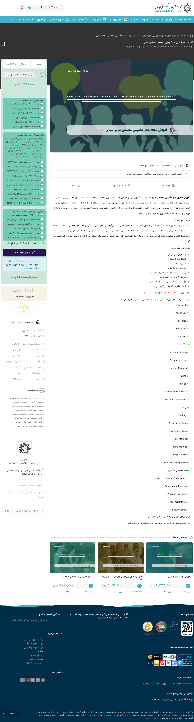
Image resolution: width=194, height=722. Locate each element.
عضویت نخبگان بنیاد (25, 215)
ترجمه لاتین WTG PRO (24, 171)
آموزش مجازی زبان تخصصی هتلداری (78, 576)
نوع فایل (41, 74)
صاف (4, 79)
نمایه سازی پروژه (27, 108)
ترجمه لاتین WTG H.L (24, 166)
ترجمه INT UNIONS (25, 198)
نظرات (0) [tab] (71, 185)
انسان (28, 493)
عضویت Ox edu (27, 228)
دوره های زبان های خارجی (153, 36)
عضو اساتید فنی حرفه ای (24, 219)
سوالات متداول (171, 684)
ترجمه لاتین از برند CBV (24, 185)
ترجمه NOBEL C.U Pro (23, 180)
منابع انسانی (184, 225)
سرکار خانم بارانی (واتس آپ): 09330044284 (32, 620)
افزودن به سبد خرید (22, 252)
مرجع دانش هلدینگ (34, 643)
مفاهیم (8, 493)
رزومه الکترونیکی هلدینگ (32, 639)
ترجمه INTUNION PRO (24, 203)
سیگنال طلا (38, 651)
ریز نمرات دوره (28, 117)
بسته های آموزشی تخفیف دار (151, 684)
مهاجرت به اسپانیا (36, 659)
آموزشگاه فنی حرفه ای (25, 113)
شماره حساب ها (186, 684)
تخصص (18, 493)
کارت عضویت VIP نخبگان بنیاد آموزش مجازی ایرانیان (22, 264)
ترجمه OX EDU (27, 189)
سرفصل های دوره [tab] (119, 185)
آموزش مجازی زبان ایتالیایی (179, 576)
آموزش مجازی (160, 300)
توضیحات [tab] (167, 185)
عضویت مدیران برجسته (24, 224)
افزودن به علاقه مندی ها (3, 44)
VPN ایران (183, 699)
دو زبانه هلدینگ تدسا (25, 104)
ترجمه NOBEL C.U (25, 175)
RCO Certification (34, 663)
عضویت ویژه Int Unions (23, 237)
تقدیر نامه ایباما (28, 122)
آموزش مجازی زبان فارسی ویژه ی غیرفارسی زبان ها (122, 578)
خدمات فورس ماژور (27, 126)
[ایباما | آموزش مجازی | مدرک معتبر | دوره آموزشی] (169, 8)
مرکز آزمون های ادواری (33, 647)
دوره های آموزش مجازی (177, 36)
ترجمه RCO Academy (24, 194)
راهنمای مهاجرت (36, 655)
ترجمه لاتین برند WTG (24, 162)
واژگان (40, 497)
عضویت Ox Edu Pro (25, 233)
